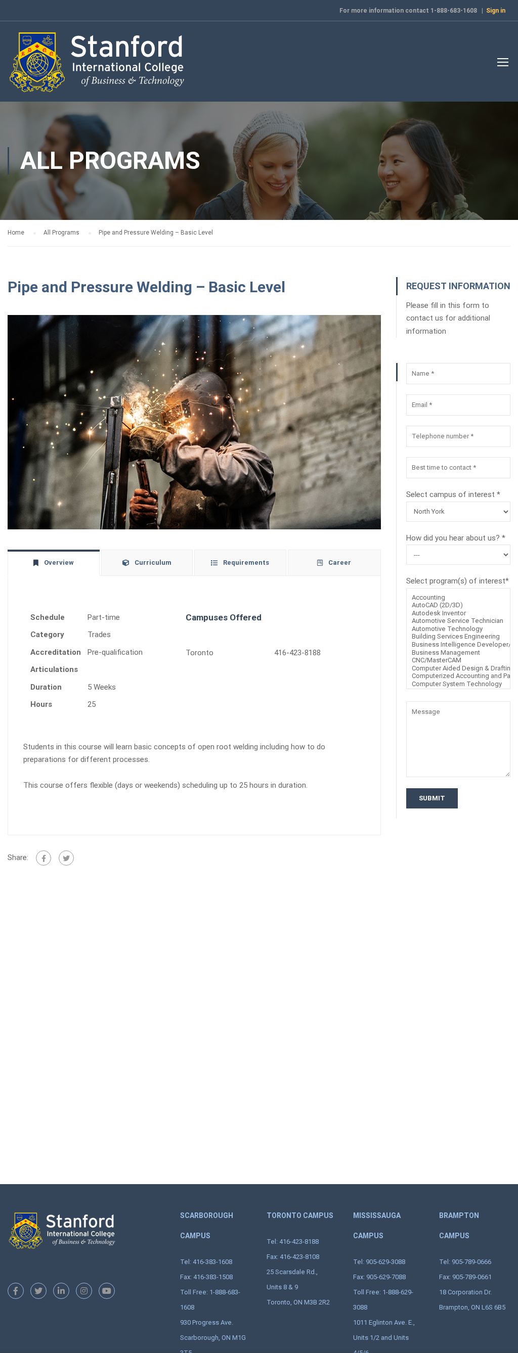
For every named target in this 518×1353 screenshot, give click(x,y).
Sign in (495, 10)
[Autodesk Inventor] (458, 613)
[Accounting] (458, 598)
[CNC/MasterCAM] (458, 660)
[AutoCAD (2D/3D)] (458, 605)
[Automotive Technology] (458, 629)
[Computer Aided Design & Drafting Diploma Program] (458, 668)
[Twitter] (66, 858)
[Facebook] (43, 858)
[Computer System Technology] (458, 684)
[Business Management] (458, 653)
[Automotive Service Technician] (458, 621)
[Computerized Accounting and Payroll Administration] (458, 676)
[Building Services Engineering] (458, 637)
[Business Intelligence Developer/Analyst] (458, 645)
